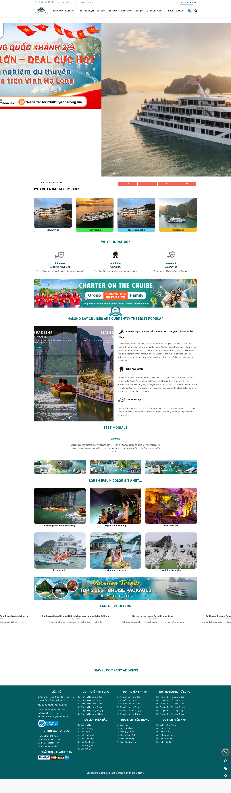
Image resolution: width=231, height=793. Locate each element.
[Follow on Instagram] (39, 2)
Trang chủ (60, 2)
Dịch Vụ (179, 10)
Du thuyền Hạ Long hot (64, 10)
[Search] (196, 11)
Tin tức (169, 10)
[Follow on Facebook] (35, 2)
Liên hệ (91, 2)
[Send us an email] (49, 2)
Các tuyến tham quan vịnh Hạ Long (124, 10)
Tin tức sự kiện (80, 2)
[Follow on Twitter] (46, 2)
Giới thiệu (69, 2)
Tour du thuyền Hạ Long (91, 10)
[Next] (223, 66)
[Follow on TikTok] (42, 2)
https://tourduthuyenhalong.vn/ (53, 649)
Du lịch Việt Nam (154, 10)
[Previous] (8, 66)
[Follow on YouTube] (53, 2)
